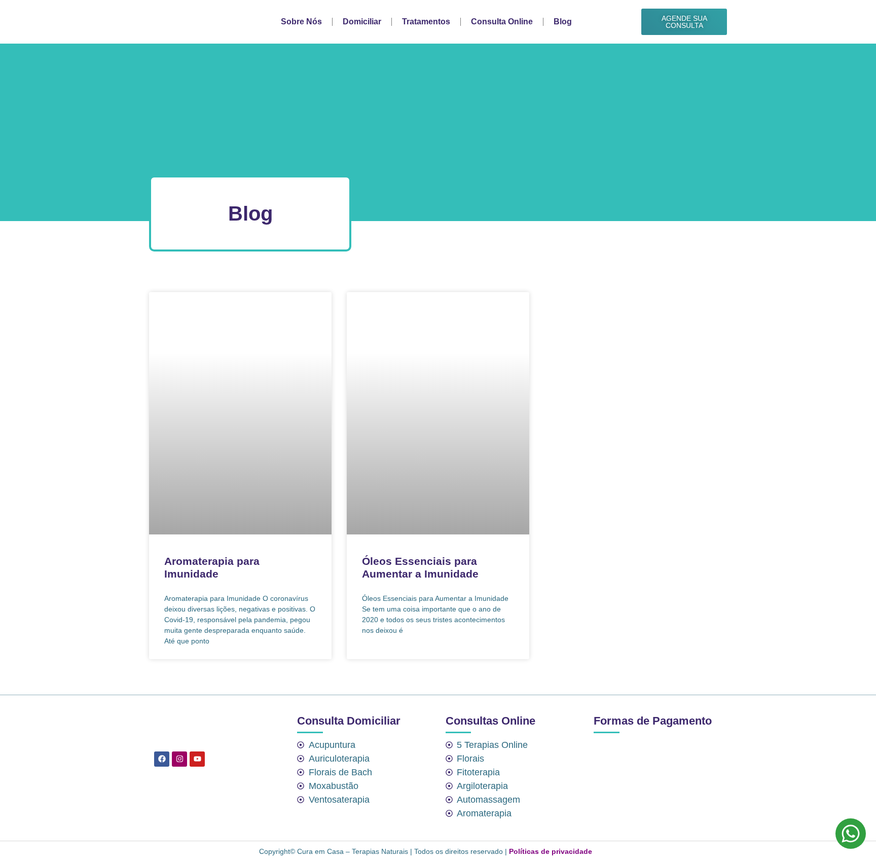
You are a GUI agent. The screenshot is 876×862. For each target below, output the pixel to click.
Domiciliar (362, 21)
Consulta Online (502, 21)
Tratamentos (426, 21)
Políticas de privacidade (550, 851)
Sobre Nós (301, 21)
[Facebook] (161, 759)
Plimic (607, 851)
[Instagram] (179, 759)
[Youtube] (197, 759)
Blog (563, 21)
